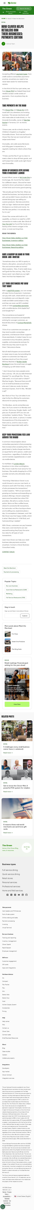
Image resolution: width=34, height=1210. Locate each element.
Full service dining (10, 870)
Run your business (12, 586)
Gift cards (5, 964)
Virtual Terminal (7, 927)
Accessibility (6, 1196)
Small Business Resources (10, 1038)
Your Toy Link (7, 224)
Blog (3, 1048)
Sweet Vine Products (18, 641)
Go (3, 978)
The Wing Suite (16, 649)
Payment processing (8, 921)
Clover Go (20, 110)
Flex (3, 988)
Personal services (9, 882)
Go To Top (27, 847)
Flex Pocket (5, 984)
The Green (7, 8)
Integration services (8, 1078)
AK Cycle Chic (25, 177)
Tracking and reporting (9, 937)
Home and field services (12, 890)
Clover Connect (7, 1075)
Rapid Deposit (6, 947)
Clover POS (10, 91)
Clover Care (5, 1031)
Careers (4, 1055)
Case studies (6, 1051)
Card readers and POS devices (11, 911)
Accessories (6, 1008)
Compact (5, 981)
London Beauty (19, 464)
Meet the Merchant (18, 18)
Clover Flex (9, 110)
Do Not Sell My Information (7, 1203)
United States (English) (22, 1196)
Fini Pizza (15, 634)
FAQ (3, 1024)
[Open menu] (4, 3)
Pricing (4, 1011)
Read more (8, 753)
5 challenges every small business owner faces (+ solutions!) (16, 748)
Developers (5, 1068)
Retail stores (7, 878)
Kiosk (3, 1001)
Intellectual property (8, 1058)
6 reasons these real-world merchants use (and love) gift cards (15, 827)
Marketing (9, 593)
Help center (5, 1021)
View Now (17, 704)
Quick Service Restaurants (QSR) (16, 590)
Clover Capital (6, 944)
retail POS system (13, 290)
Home (4, 18)
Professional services (11, 886)
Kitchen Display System (9, 1004)
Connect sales (6, 1034)
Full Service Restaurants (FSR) (15, 597)
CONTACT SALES (8, 552)
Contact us (5, 1028)
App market (5, 1071)
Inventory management (9, 941)
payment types (21, 74)
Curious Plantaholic (24, 322)
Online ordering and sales (10, 917)
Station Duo (5, 998)
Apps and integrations (9, 968)
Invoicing (5, 924)
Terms (4, 1192)
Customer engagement (9, 961)
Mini (3, 991)
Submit (24, 616)
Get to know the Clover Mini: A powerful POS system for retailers (16, 787)
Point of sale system (8, 914)
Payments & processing (11, 572)
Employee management (9, 951)
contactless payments (21, 305)
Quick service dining (11, 874)
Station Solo (5, 994)
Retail (9, 18)
